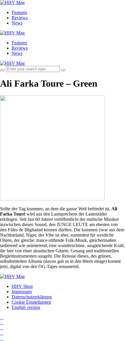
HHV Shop (22, 286)
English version (26, 307)
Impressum (22, 291)
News (17, 22)
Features (19, 12)
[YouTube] (1, 327)
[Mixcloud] (1, 332)
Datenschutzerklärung (32, 296)
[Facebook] (1, 322)
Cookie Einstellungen (31, 302)
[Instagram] (1, 317)
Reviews (20, 17)
